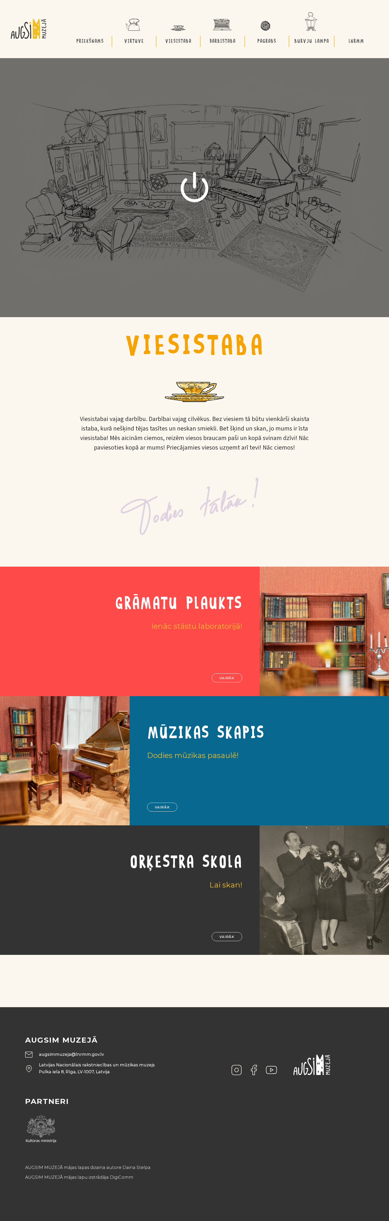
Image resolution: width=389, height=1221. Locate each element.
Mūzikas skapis (206, 733)
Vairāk (226, 678)
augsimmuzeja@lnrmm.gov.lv (71, 1054)
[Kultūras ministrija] (41, 1127)
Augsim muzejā (61, 1039)
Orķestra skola (186, 863)
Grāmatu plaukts (178, 604)
